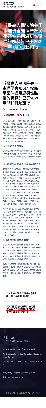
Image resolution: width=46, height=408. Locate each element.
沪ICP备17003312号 (32, 393)
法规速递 (10, 115)
